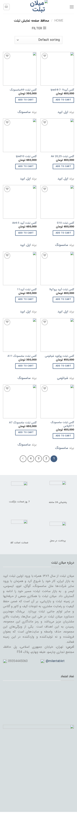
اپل (66, 112)
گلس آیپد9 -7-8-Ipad (62, 90)
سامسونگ (24, 112)
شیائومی (62, 378)
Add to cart (63, 100)
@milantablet (55, 661)
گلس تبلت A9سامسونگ (23, 90)
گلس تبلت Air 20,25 (62, 156)
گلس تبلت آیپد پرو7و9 (61, 289)
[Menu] (71, 7)
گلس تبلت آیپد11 (27, 289)
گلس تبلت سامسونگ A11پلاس (62, 424)
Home (58, 20)
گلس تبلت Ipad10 (26, 156)
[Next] (23, 458)
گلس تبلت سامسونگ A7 (23, 422)
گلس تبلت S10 (65, 223)
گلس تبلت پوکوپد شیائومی (59, 356)
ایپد (59, 112)
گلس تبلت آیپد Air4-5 (24, 223)
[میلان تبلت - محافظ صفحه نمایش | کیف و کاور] (38, 7)
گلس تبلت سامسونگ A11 (22, 356)
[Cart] (6, 7)
